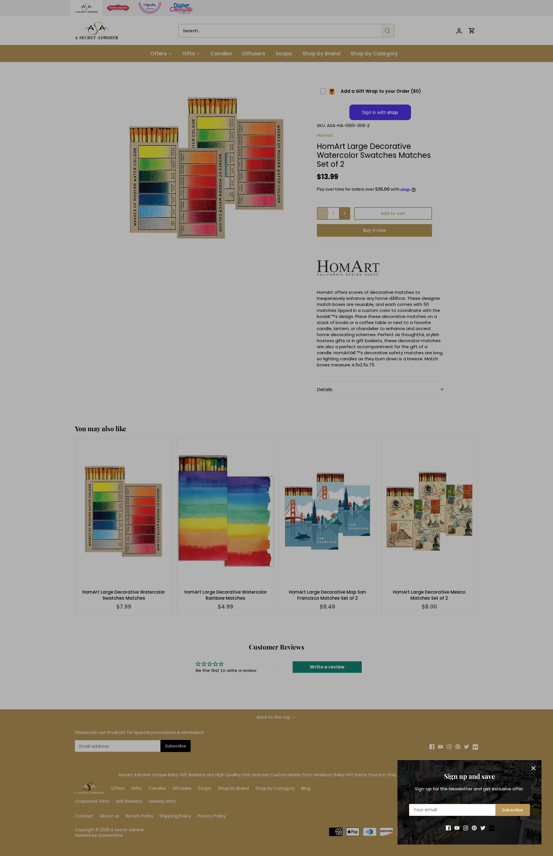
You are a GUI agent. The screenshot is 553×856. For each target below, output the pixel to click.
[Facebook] (448, 828)
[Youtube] (456, 828)
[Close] (533, 768)
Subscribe (512, 810)
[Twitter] (482, 828)
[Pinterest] (474, 828)
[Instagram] (465, 828)
